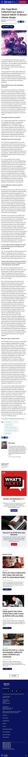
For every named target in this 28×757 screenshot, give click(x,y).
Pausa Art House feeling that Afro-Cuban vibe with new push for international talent (14, 575)
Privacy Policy (5, 718)
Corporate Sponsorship (7, 729)
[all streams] (26, 755)
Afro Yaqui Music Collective (11, 430)
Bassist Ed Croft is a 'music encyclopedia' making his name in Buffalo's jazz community (13, 653)
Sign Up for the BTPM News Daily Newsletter (14, 534)
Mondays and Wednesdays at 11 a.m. (14, 500)
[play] (2, 755)
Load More (14, 675)
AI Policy (4, 723)
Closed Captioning (6, 731)
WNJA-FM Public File (7, 744)
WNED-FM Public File (7, 743)
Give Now (23, 2)
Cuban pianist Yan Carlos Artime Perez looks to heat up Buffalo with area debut (13, 613)
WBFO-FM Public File (7, 745)
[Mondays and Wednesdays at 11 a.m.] (14, 483)
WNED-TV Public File (7, 742)
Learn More (14, 510)
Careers (4, 726)
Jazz (16, 422)
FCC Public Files (6, 737)
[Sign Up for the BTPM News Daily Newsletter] (14, 523)
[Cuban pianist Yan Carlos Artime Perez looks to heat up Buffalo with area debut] (13, 601)
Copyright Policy (6, 720)
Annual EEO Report (6, 734)
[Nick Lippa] (4, 445)
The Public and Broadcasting (8, 749)
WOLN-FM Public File (7, 746)
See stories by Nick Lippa (14, 457)
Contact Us (5, 715)
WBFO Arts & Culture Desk (11, 427)
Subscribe (14, 544)
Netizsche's (8, 433)
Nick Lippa (3, 21)
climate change (9, 424)
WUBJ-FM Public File (7, 747)
